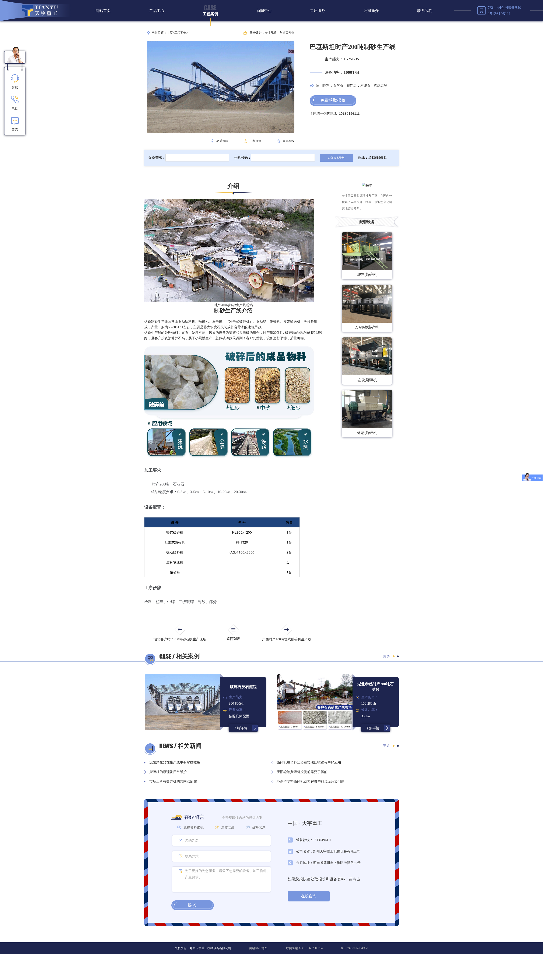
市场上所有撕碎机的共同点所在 (173, 781)
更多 (386, 656)
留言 (14, 130)
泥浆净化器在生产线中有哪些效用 (174, 762)
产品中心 (156, 10)
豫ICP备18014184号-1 (354, 948)
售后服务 (317, 10)
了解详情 (240, 728)
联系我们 (424, 10)
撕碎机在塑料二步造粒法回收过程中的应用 (309, 762)
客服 (14, 87)
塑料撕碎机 (367, 274)
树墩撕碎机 (367, 432)
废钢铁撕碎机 (367, 327)
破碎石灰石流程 (243, 687)
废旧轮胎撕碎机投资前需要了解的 (302, 772)
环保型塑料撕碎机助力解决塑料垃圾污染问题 (310, 781)
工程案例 (210, 14)
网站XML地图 (258, 948)
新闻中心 (264, 10)
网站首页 (103, 10)
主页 (170, 32)
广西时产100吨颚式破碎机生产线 (286, 639)
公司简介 (371, 10)
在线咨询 (308, 896)
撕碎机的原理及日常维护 (168, 772)
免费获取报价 (333, 100)
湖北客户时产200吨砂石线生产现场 (180, 639)
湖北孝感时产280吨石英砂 (375, 687)
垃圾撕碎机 (367, 380)
